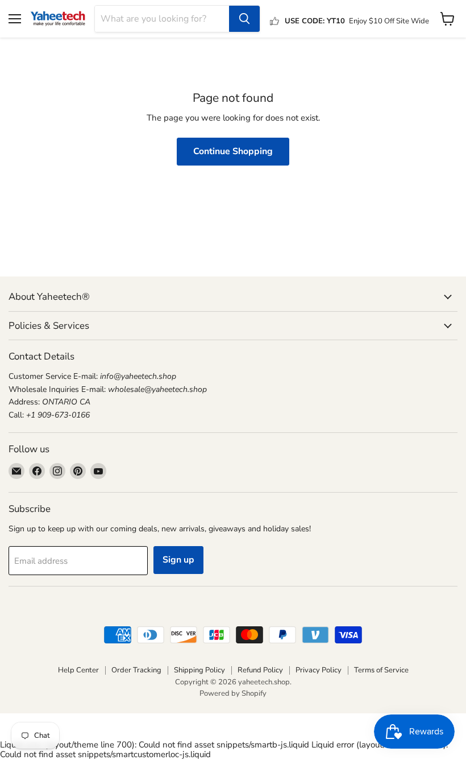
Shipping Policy (199, 670)
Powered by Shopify (233, 693)
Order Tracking (136, 670)
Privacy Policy (319, 670)
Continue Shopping (233, 151)
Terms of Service (381, 670)
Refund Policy (260, 670)
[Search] (244, 19)
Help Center (78, 670)
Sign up (178, 560)
